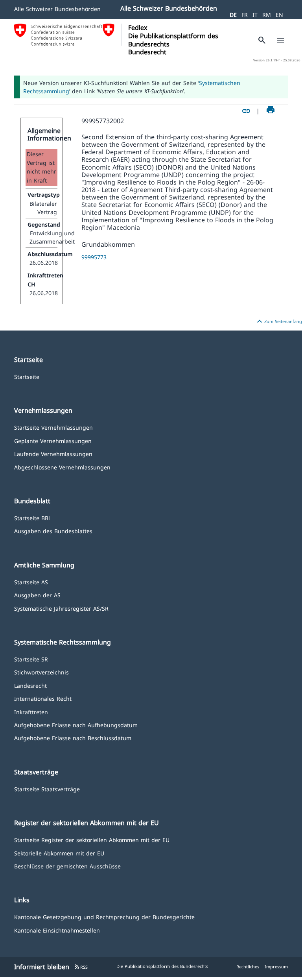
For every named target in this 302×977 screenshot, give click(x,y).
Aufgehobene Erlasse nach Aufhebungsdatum (76, 724)
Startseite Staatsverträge (47, 788)
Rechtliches (247, 967)
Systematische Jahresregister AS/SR (61, 608)
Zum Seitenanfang (278, 321)
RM (266, 14)
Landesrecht (30, 685)
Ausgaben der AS (37, 594)
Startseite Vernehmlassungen (53, 427)
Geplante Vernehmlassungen (53, 440)
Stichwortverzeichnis (41, 672)
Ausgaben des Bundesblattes (53, 530)
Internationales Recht (43, 698)
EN (279, 14)
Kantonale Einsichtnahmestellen (57, 930)
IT (255, 14)
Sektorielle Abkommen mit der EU (59, 853)
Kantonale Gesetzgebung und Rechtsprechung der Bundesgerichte (104, 916)
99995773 (94, 257)
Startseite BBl (32, 517)
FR (244, 14)
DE (233, 14)
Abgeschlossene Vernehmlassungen (62, 467)
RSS (81, 967)
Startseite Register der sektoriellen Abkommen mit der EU (91, 839)
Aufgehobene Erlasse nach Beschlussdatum (72, 737)
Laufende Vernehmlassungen (53, 453)
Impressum (276, 967)
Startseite (26, 376)
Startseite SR (31, 659)
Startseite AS (31, 581)
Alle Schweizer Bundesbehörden (57, 9)
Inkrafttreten (31, 711)
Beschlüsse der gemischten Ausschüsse (67, 865)
